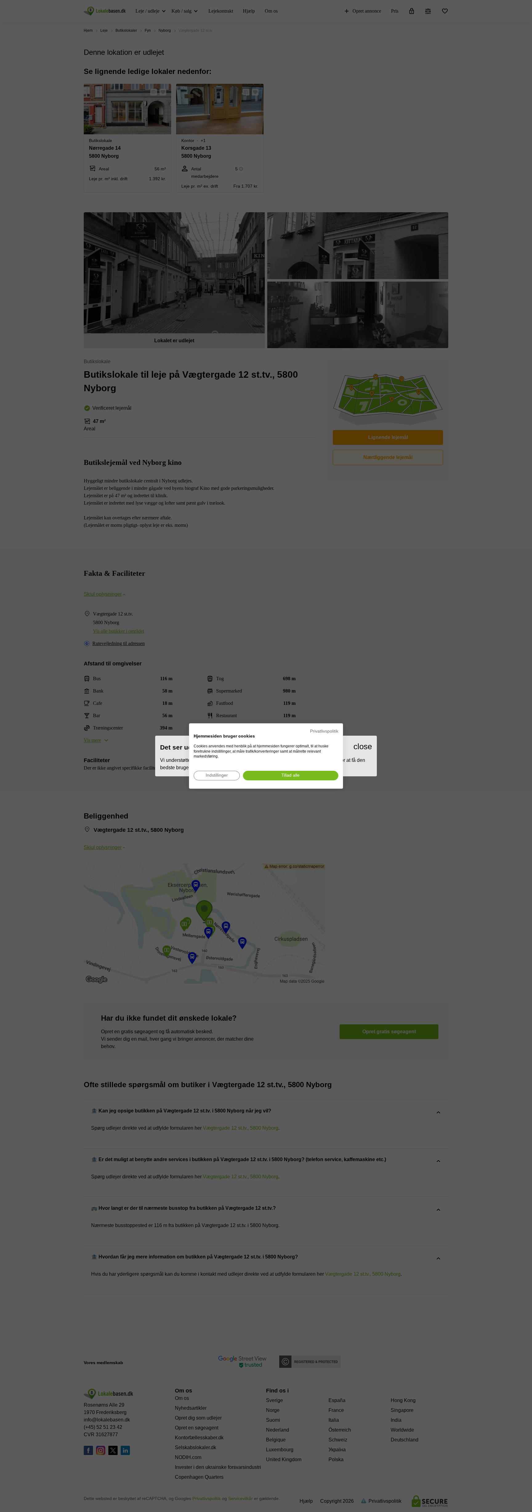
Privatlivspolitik (324, 731)
